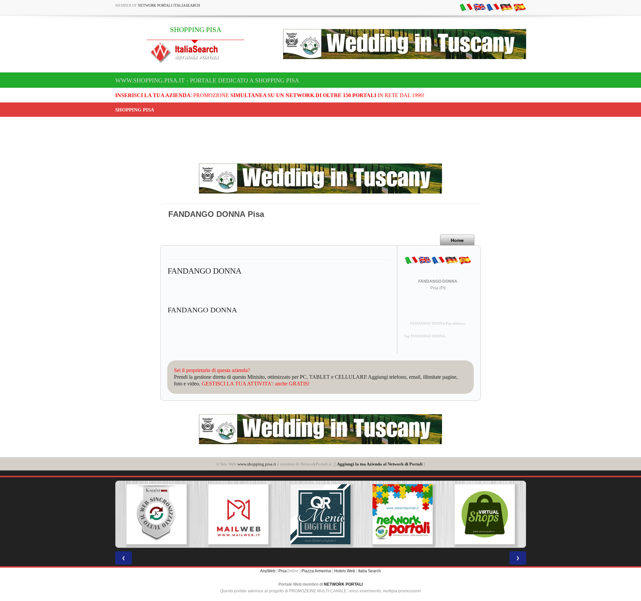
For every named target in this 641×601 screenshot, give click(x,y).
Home (457, 240)
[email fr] (492, 7)
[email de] (506, 7)
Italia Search (369, 571)
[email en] (479, 7)
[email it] (466, 7)
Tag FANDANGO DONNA (424, 336)
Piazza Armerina (316, 571)
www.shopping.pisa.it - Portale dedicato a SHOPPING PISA (207, 80)
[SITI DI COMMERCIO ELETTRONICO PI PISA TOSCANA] (485, 514)
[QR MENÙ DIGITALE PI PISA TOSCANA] (320, 514)
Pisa (282, 571)
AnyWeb (267, 571)
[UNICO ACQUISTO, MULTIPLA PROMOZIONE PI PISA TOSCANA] (403, 514)
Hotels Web (344, 571)
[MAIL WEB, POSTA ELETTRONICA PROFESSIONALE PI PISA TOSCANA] (238, 514)
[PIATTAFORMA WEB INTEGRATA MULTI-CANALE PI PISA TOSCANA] (156, 514)
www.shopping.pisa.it (256, 464)
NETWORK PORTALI (343, 584)
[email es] (519, 7)
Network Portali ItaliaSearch (169, 5)
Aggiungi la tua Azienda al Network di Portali (380, 464)
